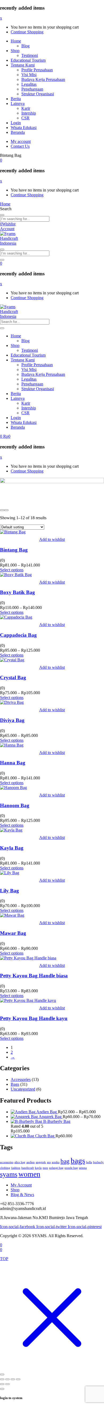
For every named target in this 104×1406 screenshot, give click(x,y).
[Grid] (2, 510)
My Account (21, 1185)
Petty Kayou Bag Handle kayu (33, 1018)
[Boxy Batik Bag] (16, 574)
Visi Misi (29, 74)
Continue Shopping (27, 32)
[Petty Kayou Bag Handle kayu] (28, 1000)
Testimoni (29, 55)
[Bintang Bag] (13, 532)
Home (16, 41)
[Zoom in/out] (2, 1379)
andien (30, 1162)
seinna (83, 1167)
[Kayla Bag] (11, 830)
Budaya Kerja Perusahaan (43, 79)
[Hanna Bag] (11, 745)
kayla (38, 1167)
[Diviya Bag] (12, 702)
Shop (15, 50)
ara (49, 1162)
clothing (5, 1167)
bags (78, 1160)
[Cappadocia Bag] (16, 617)
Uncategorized (23, 1089)
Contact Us (20, 146)
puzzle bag (71, 1167)
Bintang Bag (14, 550)
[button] (1, 160)
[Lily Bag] (9, 872)
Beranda (18, 132)
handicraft (27, 1167)
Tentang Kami (23, 65)
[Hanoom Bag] (13, 787)
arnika (55, 1162)
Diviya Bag (12, 720)
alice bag (19, 1162)
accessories (6, 1162)
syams (8, 1174)
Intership (28, 113)
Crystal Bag (13, 677)
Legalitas (29, 84)
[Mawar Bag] (12, 915)
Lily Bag (9, 890)
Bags (15, 1084)
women (29, 1174)
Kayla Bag (11, 848)
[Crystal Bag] (12, 660)
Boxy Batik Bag (17, 592)
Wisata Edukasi (24, 127)
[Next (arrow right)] (7, 1384)
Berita (16, 98)
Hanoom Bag (14, 805)
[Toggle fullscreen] (7, 1379)
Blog (25, 46)
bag (65, 1161)
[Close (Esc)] (18, 1379)
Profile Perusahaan (37, 70)
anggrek (41, 1162)
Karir (25, 108)
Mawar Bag (13, 933)
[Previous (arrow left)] (2, 1384)
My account (21, 141)
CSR (25, 118)
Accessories (21, 1079)
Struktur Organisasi (37, 94)
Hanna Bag (12, 763)
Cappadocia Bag (18, 635)
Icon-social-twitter (52, 1226)
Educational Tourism (28, 60)
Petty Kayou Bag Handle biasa (34, 975)
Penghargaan (32, 89)
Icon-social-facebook (18, 1226)
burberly (98, 1162)
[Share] (13, 1379)
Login (16, 122)
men (45, 1167)
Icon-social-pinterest (85, 1226)
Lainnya (18, 103)
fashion (15, 1167)
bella (89, 1162)
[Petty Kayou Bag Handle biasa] (28, 958)
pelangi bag (56, 1167)
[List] (6, 510)
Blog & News (22, 1194)
